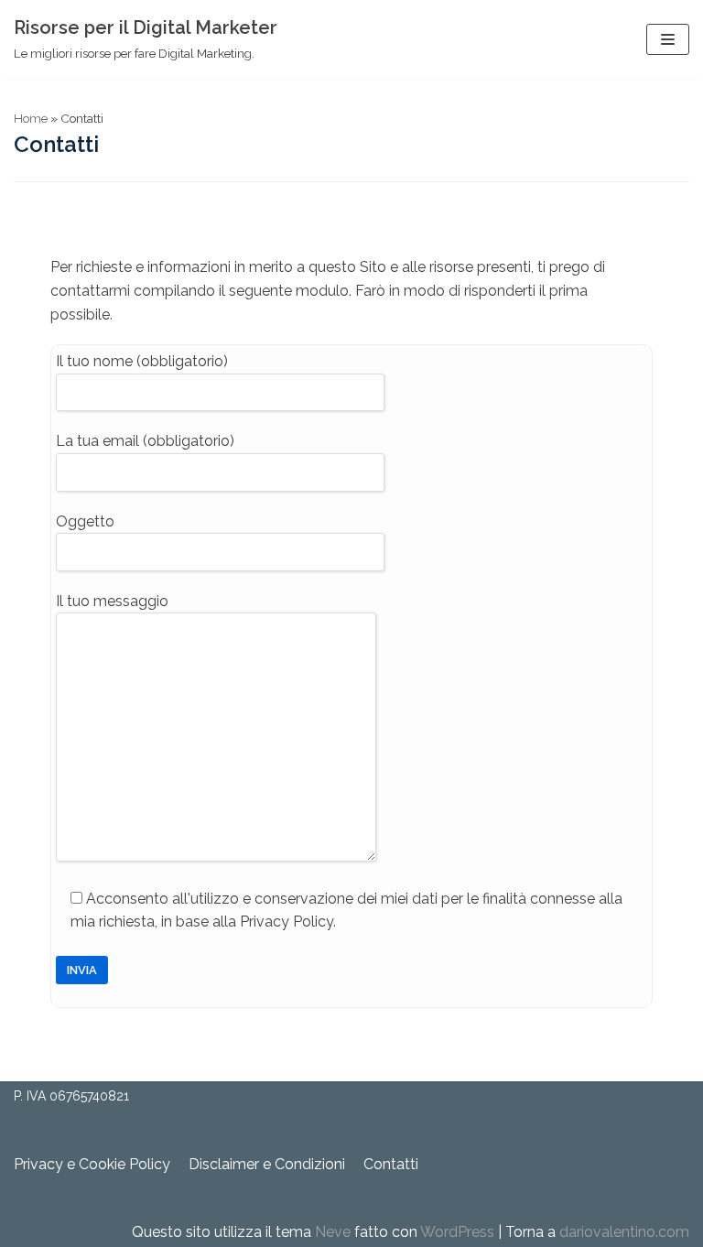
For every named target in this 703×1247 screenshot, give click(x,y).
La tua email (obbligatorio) (145, 441)
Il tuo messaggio (112, 601)
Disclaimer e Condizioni (267, 1164)
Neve (333, 1232)
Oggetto (85, 521)
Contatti (390, 1164)
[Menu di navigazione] (667, 39)
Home (31, 118)
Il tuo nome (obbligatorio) (142, 361)
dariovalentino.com (624, 1232)
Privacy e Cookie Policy (92, 1164)
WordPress (457, 1232)
